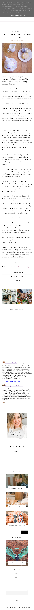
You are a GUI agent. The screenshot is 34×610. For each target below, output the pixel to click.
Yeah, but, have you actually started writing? (17, 506)
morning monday (18, 272)
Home (17, 605)
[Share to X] (11, 276)
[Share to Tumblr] (19, 276)
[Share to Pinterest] (16, 276)
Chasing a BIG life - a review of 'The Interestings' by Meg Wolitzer (17, 525)
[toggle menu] (17, 24)
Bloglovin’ (20, 267)
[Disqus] (17, 336)
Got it (22, 15)
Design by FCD (25, 607)
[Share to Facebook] (14, 276)
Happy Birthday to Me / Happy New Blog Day (17, 488)
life (12, 272)
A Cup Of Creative (14, 607)
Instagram (28, 267)
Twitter (13, 267)
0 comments (17, 280)
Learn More (14, 15)
